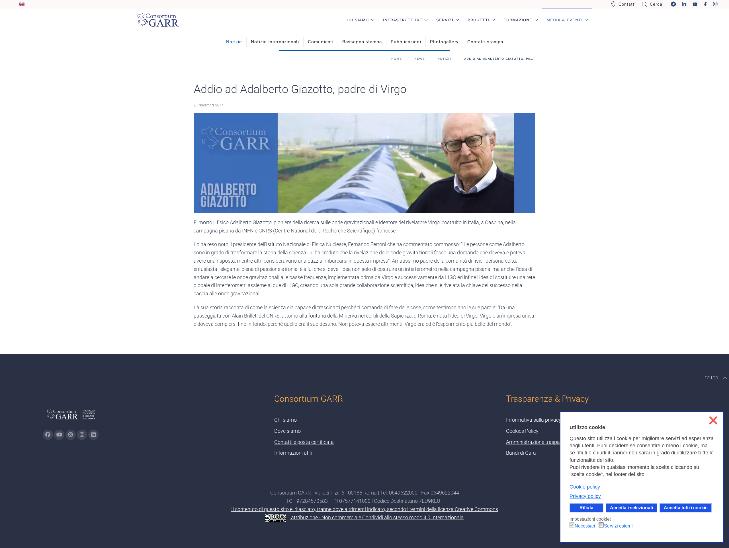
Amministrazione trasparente (538, 442)
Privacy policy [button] (585, 496)
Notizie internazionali (275, 42)
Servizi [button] (444, 20)
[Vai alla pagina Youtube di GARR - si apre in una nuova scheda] (59, 435)
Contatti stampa (485, 42)
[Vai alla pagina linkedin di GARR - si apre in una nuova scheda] (93, 435)
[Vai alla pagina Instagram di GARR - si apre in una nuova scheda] (70, 435)
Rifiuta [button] (586, 507)
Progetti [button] (479, 20)
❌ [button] (713, 420)
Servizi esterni (618, 526)
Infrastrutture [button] (402, 20)
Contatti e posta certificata (304, 442)
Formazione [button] (517, 20)
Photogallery (444, 42)
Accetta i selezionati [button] (631, 507)
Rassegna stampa (362, 42)
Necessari (585, 526)
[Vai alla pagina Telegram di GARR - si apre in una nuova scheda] (82, 435)
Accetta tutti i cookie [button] (686, 507)
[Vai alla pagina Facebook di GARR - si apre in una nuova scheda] (48, 435)
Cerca (656, 4)
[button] (725, 378)
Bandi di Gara (521, 453)
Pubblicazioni (406, 42)
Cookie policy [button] (585, 487)
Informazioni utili (293, 453)
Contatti (627, 4)
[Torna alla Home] (158, 20)
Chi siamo (285, 420)
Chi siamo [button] (357, 20)
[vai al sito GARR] (71, 417)
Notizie (234, 42)
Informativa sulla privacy (533, 420)
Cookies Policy (522, 431)
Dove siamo (287, 431)
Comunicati (320, 42)
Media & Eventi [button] (564, 20)
